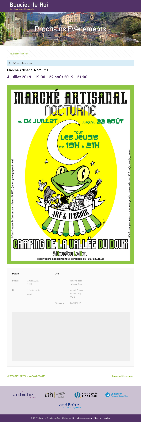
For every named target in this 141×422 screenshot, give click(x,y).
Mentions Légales (102, 418)
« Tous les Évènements (18, 54)
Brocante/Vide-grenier (122, 376)
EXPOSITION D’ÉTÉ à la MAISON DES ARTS (26, 376)
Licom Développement (82, 418)
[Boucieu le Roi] (29, 6)
